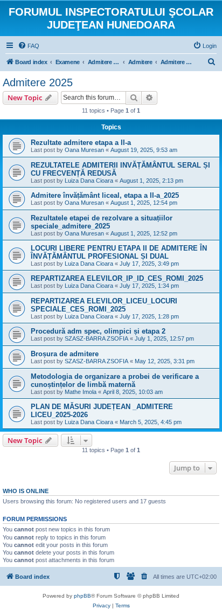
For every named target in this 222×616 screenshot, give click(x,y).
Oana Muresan (84, 150)
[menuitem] (28, 45)
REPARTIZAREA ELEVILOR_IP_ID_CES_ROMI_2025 (117, 278)
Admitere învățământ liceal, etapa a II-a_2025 (105, 195)
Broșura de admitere (65, 354)
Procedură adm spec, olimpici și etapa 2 (98, 331)
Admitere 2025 (38, 82)
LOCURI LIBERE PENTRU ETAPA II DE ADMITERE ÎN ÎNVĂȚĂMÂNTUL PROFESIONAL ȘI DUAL (119, 252)
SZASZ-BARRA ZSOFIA (96, 338)
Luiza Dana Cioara (89, 180)
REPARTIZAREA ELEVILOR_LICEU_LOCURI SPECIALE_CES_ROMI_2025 (104, 305)
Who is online (25, 491)
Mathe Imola (80, 392)
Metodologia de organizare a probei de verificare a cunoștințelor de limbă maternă (115, 380)
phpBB (82, 596)
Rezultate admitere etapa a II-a (81, 143)
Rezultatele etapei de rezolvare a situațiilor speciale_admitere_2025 (101, 222)
